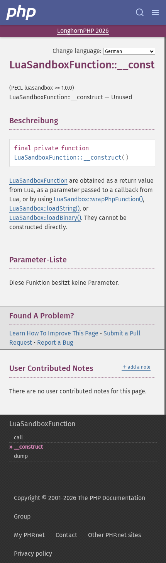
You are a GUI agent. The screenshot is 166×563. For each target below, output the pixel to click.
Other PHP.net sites (114, 535)
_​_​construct (28, 447)
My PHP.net (29, 535)
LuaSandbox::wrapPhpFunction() (98, 199)
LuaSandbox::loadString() (44, 208)
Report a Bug (55, 342)
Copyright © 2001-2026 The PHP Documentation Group (79, 507)
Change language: (77, 50)
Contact (66, 535)
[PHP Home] (21, 12)
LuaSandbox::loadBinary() (45, 217)
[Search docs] (139, 12)
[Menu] (155, 12)
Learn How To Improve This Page (53, 333)
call (18, 437)
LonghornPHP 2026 (83, 30)
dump (21, 456)
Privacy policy (33, 553)
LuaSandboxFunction (38, 180)
